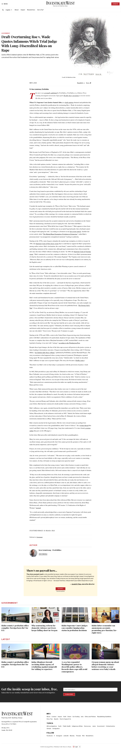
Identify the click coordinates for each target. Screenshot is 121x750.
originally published (50, 93)
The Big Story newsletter (71, 96)
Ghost (64, 747)
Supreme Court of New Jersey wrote (47, 244)
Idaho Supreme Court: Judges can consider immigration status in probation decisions (75, 627)
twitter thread (84, 425)
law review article (75, 231)
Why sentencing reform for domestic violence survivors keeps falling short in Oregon (44, 627)
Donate (115, 4)
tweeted (38, 508)
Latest (5, 639)
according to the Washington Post (69, 343)
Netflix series (80, 360)
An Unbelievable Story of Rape (45, 352)
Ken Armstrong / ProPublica (40, 89)
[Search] (2, 10)
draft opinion (69, 102)
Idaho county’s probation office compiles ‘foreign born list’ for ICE (15, 627)
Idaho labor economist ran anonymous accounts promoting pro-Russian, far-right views (104, 629)
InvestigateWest (48, 747)
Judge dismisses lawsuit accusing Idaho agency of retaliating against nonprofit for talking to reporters (44, 665)
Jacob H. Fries (76, 584)
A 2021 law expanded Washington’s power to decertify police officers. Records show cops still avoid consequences (74, 667)
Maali (69, 747)
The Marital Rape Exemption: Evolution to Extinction (60, 234)
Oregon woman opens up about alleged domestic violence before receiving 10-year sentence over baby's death (105, 665)
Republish (80, 83)
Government (5, 33)
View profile (43, 554)
